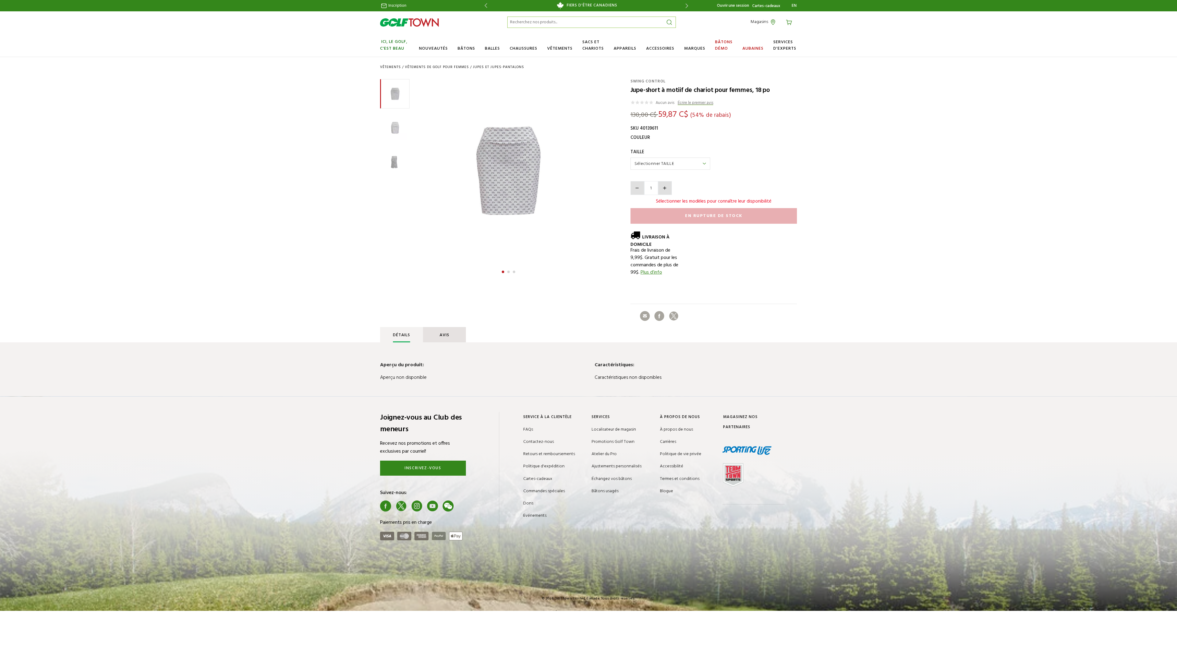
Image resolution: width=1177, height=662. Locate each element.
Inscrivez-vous (423, 468)
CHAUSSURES (523, 48)
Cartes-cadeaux (766, 6)
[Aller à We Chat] (448, 506)
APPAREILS (625, 48)
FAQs (528, 429)
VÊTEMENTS (560, 48)
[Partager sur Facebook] (659, 316)
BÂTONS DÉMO (724, 45)
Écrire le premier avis (695, 103)
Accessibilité (671, 466)
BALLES (492, 48)
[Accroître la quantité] (665, 188)
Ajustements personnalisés (617, 466)
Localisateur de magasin (614, 429)
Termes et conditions (679, 478)
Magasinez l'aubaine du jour (586, 5)
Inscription (396, 5)
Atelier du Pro (604, 454)
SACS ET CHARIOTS (593, 45)
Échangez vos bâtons (612, 478)
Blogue (666, 491)
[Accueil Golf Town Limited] (409, 22)
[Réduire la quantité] (637, 188)
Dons (528, 503)
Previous (484, 5)
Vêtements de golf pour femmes (437, 67)
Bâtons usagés (605, 491)
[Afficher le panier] (790, 21)
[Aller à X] (401, 506)
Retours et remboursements (549, 454)
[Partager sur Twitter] (674, 316)
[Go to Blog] (463, 506)
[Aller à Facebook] (385, 506)
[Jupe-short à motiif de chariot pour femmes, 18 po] (508, 170)
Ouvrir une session (733, 5)
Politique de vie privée (680, 454)
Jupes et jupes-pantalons (498, 67)
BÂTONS (466, 48)
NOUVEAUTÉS (433, 48)
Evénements (535, 515)
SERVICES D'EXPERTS (784, 45)
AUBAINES (753, 48)
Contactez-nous (538, 441)
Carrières (668, 441)
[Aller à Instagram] (416, 506)
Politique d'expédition (544, 466)
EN (794, 6)
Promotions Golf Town (613, 441)
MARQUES (694, 48)
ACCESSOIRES (660, 48)
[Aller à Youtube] (432, 506)
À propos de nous (676, 429)
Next (688, 5)
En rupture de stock (713, 215)
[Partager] (645, 316)
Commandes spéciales (544, 491)
